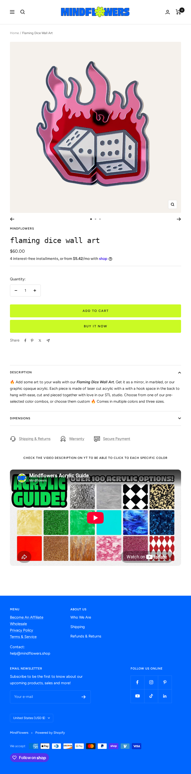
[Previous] (12, 219)
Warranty (76, 438)
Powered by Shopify (50, 732)
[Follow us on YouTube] (137, 696)
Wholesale (18, 624)
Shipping (77, 627)
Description (21, 372)
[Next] (179, 219)
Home (14, 33)
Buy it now (95, 326)
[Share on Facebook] (25, 340)
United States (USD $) (29, 718)
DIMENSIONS (20, 418)
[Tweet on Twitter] (40, 340)
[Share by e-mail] (48, 340)
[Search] (22, 12)
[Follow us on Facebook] (137, 682)
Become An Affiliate (26, 617)
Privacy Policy (21, 630)
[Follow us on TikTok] (151, 696)
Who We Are (80, 617)
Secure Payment (116, 438)
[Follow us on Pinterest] (165, 682)
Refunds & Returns (85, 636)
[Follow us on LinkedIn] (165, 696)
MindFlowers (22, 228)
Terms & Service (23, 636)
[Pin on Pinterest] (32, 340)
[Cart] (178, 11)
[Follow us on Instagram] (151, 682)
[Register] (84, 697)
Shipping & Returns (34, 438)
